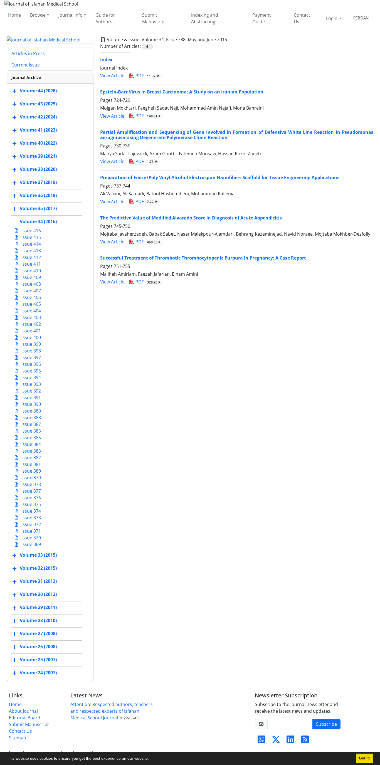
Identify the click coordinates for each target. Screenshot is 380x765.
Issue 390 (30, 404)
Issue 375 (30, 504)
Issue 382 (30, 458)
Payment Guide (261, 18)
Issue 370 (30, 538)
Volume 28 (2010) (38, 621)
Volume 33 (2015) (38, 555)
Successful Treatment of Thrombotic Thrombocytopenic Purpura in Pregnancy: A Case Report (203, 258)
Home (14, 15)
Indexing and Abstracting (204, 18)
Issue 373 (30, 518)
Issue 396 (30, 364)
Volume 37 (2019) (38, 182)
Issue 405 (30, 304)
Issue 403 (30, 317)
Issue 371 (30, 531)
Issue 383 (30, 451)
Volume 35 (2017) (38, 209)
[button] (151, 759)
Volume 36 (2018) (38, 196)
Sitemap (17, 738)
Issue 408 (30, 284)
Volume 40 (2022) (38, 143)
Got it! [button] (364, 758)
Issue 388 (30, 417)
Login (332, 18)
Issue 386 (30, 431)
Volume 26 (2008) (38, 647)
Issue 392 (30, 391)
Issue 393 (30, 384)
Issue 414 (30, 244)
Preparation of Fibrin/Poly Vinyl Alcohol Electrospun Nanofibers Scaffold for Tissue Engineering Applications (219, 177)
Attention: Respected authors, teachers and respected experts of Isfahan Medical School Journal (111, 711)
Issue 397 (30, 357)
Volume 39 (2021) (38, 156)
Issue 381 (30, 464)
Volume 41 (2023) (38, 130)
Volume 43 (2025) (38, 104)
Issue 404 (30, 311)
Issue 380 (30, 471)
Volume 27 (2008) (38, 634)
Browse (38, 15)
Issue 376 (30, 498)
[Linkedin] (290, 741)
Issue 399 (30, 344)
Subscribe (326, 724)
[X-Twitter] (276, 741)
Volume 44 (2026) (38, 91)
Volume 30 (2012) (38, 594)
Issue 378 (30, 484)
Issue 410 (30, 271)
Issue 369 (30, 544)
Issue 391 (30, 397)
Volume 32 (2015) (38, 568)
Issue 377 (30, 491)
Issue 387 (30, 424)
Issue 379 (30, 478)
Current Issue (25, 65)
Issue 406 (30, 297)
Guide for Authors (105, 18)
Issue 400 (30, 337)
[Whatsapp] (261, 741)
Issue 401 (30, 331)
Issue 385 (30, 438)
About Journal (23, 711)
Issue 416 (30, 231)
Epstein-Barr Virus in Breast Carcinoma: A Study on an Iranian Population (181, 92)
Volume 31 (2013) (38, 581)
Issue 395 (30, 371)
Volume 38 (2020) (38, 169)
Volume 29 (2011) (38, 607)
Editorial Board (24, 718)
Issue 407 (30, 291)
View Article (112, 76)
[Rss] (305, 741)
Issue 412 (30, 257)
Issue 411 (30, 264)
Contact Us (302, 18)
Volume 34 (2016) (38, 222)
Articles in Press (28, 53)
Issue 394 (30, 377)
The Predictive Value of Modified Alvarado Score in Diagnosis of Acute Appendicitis (191, 218)
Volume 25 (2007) (38, 660)
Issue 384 (30, 444)
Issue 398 (30, 351)
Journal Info (70, 15)
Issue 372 (30, 524)
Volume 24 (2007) (38, 673)
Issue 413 (30, 251)
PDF (147, 76)
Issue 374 (30, 511)
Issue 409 (30, 277)
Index (106, 59)
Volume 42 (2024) (38, 117)
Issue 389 (30, 411)
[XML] (231, 39)
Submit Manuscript (154, 18)
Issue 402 (30, 324)
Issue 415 (30, 237)
